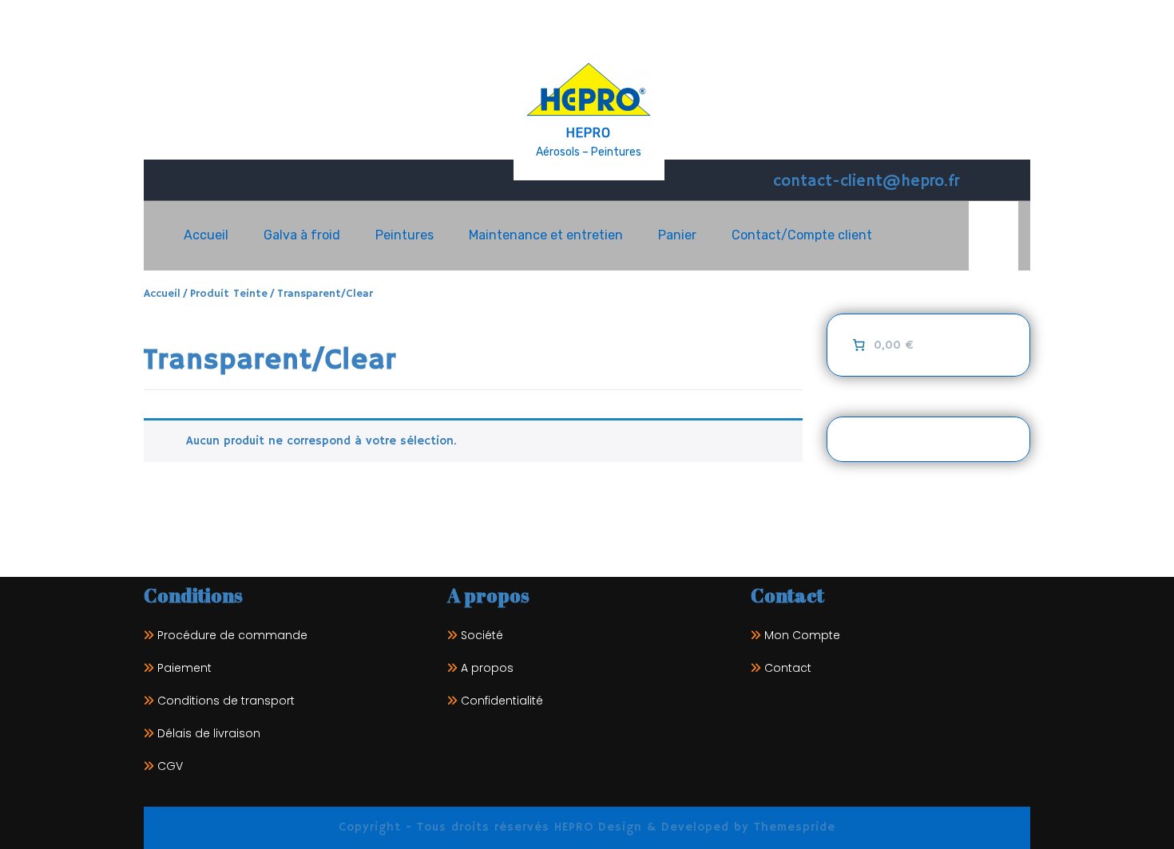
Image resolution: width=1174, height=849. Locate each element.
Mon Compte (802, 635)
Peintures (404, 235)
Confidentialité (502, 701)
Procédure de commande (232, 635)
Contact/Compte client (802, 235)
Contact (787, 668)
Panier (677, 235)
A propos (487, 668)
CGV (170, 766)
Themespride (792, 827)
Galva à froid (302, 235)
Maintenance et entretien (546, 235)
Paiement (184, 668)
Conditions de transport (226, 701)
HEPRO (588, 132)
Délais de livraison (208, 733)
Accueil (206, 235)
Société (482, 635)
